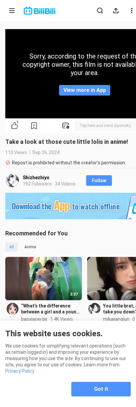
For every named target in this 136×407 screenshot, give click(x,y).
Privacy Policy (19, 371)
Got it (101, 389)
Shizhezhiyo (36, 177)
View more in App (84, 90)
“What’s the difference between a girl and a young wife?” (50, 309)
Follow (99, 180)
